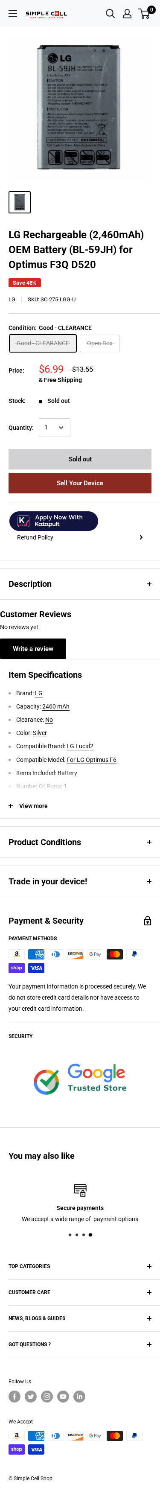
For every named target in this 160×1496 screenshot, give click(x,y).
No (49, 719)
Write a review (33, 649)
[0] (144, 14)
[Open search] (110, 13)
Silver (40, 732)
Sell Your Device (80, 483)
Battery (67, 773)
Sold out (80, 459)
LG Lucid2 (80, 746)
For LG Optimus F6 (91, 759)
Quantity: (21, 427)
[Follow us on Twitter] (31, 1397)
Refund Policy (35, 537)
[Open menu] (13, 13)
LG (12, 299)
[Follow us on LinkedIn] (79, 1397)
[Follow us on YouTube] (63, 1397)
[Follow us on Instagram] (47, 1397)
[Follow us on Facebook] (14, 1397)
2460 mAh (56, 706)
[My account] (127, 13)
